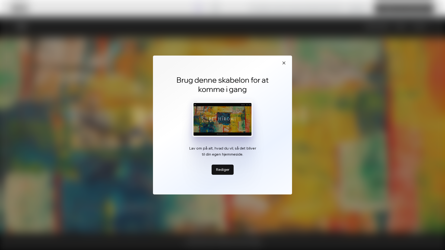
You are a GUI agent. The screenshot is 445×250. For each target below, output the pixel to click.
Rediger (222, 169)
